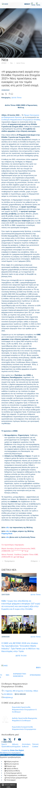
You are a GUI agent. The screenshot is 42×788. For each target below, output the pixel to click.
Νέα (11, 63)
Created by (12, 750)
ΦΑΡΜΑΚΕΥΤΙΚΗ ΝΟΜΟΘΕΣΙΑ (19, 675)
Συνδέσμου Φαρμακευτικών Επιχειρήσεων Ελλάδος (20, 120)
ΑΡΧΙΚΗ (3, 63)
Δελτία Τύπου (21, 63)
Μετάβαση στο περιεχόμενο (10, 753)
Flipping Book (6, 533)
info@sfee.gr (8, 697)
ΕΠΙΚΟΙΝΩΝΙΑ (35, 675)
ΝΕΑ (7, 675)
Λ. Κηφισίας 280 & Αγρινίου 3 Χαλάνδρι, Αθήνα (20, 691)
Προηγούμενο (9, 561)
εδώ (7, 527)
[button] (32, 4)
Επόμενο (34, 561)
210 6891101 (8, 694)
